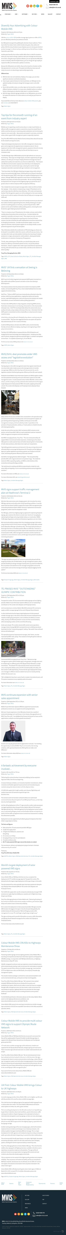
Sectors (34, 14)
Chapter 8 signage (9, 580)
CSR (43, 1199)
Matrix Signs (7, 106)
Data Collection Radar (16, 256)
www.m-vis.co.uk (28, 342)
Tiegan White (10, 34)
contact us (6, 103)
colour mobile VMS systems (31, 101)
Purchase (7, 14)
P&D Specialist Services (22, 856)
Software (24, 14)
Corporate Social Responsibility (30, 1183)
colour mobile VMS (11, 37)
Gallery (50, 14)
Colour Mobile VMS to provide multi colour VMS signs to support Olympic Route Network (21, 1024)
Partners (52, 1183)
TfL (30, 256)
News (42, 14)
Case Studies (45, 1195)
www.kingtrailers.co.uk (23, 477)
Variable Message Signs (17, 480)
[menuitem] (9, 14)
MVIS (40, 37)
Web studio (36, 580)
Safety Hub (61, 1183)
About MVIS (2, 1183)
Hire (16, 14)
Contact (58, 14)
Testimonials (42, 1183)
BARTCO (6, 856)
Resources (28, 1203)
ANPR (5, 256)
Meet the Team (19, 1183)
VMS (6, 258)
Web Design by (57, 1231)
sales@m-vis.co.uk (55, 7)
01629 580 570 (53, 5)
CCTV (9, 256)
